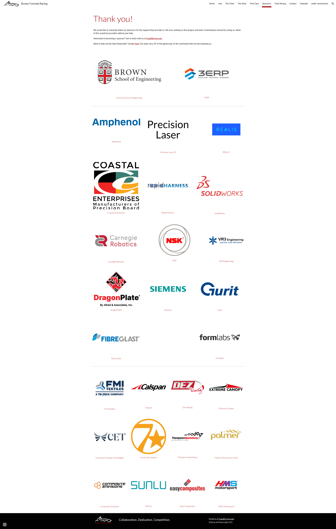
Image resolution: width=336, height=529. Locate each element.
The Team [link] (229, 3)
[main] (168, 18)
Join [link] (220, 3)
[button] (333, 4)
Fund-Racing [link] (280, 3)
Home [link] (212, 3)
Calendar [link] (304, 3)
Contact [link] (292, 3)
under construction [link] (319, 3)
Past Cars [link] (254, 3)
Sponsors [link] (266, 3)
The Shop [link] (242, 3)
